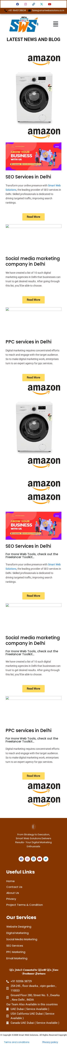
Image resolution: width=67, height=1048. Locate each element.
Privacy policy (50, 1042)
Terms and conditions (16, 1042)
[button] (56, 24)
